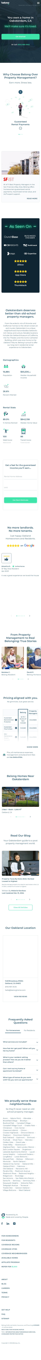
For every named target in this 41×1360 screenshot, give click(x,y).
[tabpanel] (20, 1060)
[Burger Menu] (38, 3)
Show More (32, 747)
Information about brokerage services (20, 1332)
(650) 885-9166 (24, 45)
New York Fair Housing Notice (12, 1329)
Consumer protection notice (12, 1334)
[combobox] (20, 477)
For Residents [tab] (29, 1030)
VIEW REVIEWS (20, 996)
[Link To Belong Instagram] (14, 1223)
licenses (36, 1325)
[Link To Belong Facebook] (4, 1223)
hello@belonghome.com (15, 990)
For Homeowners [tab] (13, 1030)
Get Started (20, 37)
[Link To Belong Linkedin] (10, 1223)
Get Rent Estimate (20, 500)
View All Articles (20, 907)
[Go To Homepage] (5, 3)
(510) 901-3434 (11, 987)
